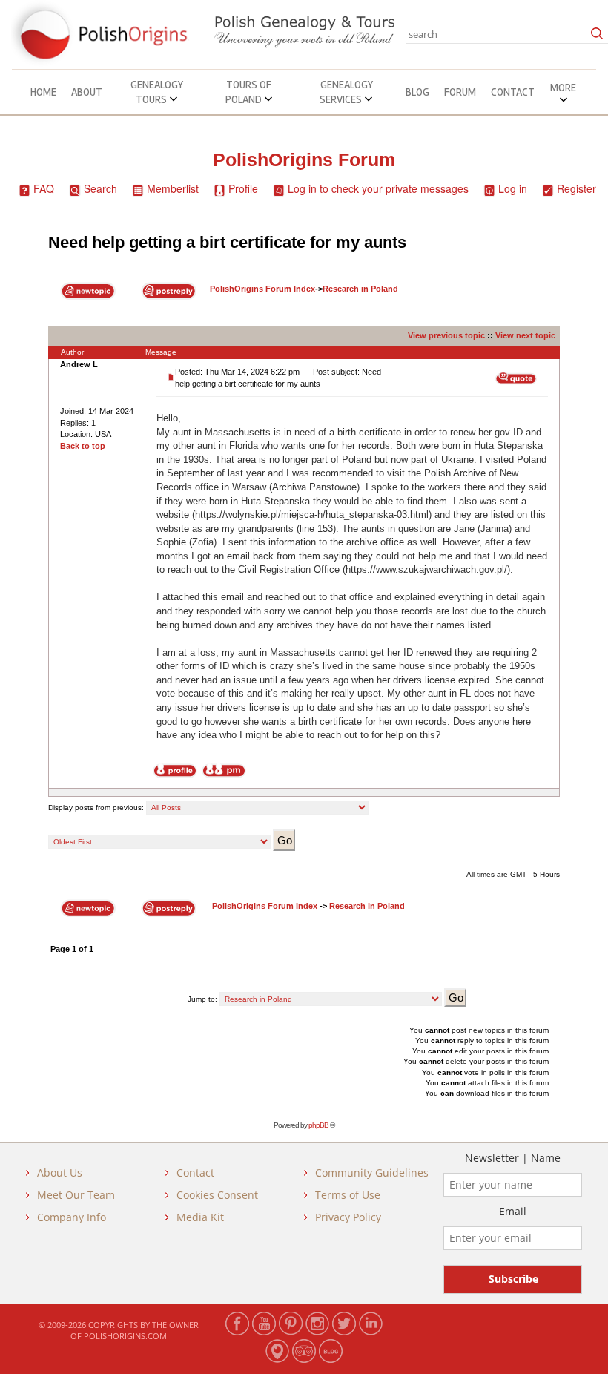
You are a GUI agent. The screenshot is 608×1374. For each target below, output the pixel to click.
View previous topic (446, 335)
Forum (460, 92)
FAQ (43, 188)
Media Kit (200, 1217)
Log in (512, 188)
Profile (243, 188)
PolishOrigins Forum (304, 160)
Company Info (71, 1217)
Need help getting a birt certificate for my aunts (227, 242)
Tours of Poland (248, 92)
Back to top (82, 445)
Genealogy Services (346, 92)
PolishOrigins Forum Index (262, 288)
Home (43, 92)
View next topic (525, 335)
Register (576, 188)
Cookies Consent (217, 1195)
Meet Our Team (76, 1195)
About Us (59, 1173)
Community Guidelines (372, 1173)
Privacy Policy (348, 1217)
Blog (417, 92)
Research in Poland (360, 288)
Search (100, 188)
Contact (513, 92)
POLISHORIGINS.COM (125, 1335)
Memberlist (173, 188)
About (86, 92)
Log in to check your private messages (378, 188)
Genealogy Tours (156, 92)
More (563, 87)
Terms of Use (347, 1195)
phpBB (318, 1125)
